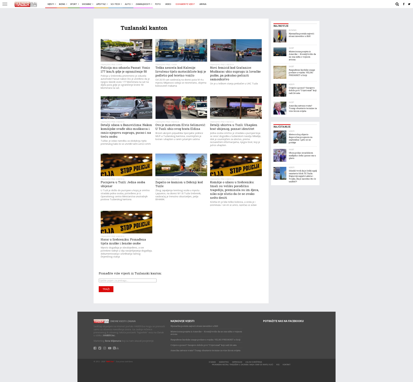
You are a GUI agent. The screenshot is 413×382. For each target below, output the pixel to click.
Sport (73, 4)
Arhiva (202, 4)
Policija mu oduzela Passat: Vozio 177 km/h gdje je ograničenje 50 (125, 69)
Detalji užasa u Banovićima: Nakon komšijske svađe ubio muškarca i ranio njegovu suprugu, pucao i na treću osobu (126, 130)
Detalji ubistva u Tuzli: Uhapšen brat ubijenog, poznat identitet (233, 127)
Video (168, 4)
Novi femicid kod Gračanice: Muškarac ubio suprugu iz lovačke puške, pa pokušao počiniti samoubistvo (235, 73)
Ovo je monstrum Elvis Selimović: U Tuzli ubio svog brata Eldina (180, 127)
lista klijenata (113, 340)
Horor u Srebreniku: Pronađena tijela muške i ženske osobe (123, 241)
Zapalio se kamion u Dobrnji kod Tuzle (179, 184)
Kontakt (286, 364)
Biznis (62, 4)
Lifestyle (101, 4)
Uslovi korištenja (253, 362)
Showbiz (86, 4)
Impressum (237, 362)
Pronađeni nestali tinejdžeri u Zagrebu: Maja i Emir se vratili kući (242, 364)
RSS (277, 364)
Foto (158, 4)
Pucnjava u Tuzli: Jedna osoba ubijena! (123, 184)
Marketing (224, 362)
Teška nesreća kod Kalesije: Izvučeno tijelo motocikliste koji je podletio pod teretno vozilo (180, 71)
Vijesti (50, 4)
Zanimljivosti (143, 4)
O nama (212, 362)
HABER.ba (108, 335)
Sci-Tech (115, 4)
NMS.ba (110, 361)
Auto (128, 4)
